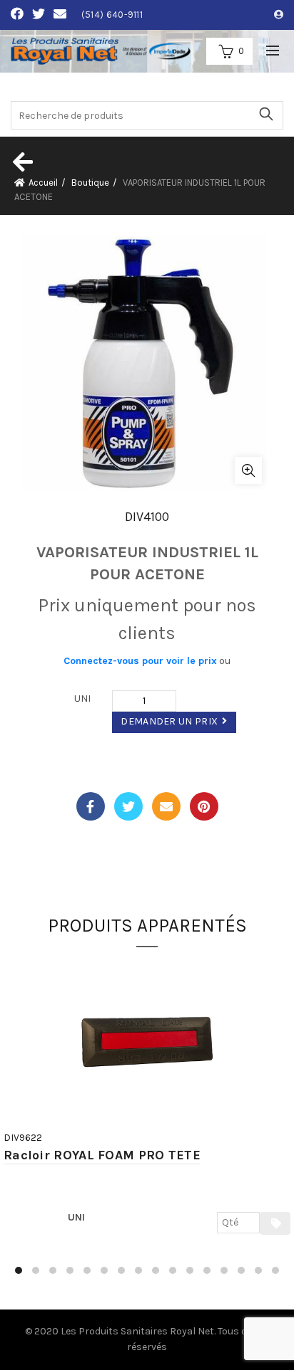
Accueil (43, 182)
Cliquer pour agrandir (248, 470)
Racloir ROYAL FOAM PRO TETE (102, 1155)
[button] (18, 1270)
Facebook (90, 806)
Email (166, 806)
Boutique (90, 182)
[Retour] (21, 161)
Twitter (128, 806)
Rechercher (265, 114)
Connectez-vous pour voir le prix (140, 661)
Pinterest (204, 806)
